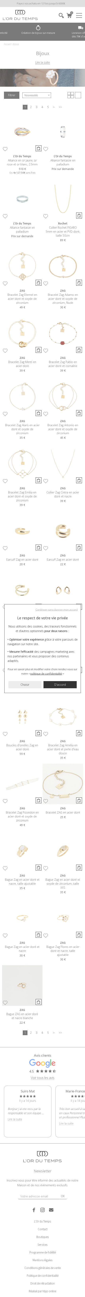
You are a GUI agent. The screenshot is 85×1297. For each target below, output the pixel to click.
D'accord (60, 684)
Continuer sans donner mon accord (57, 609)
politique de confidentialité (46, 673)
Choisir (25, 684)
